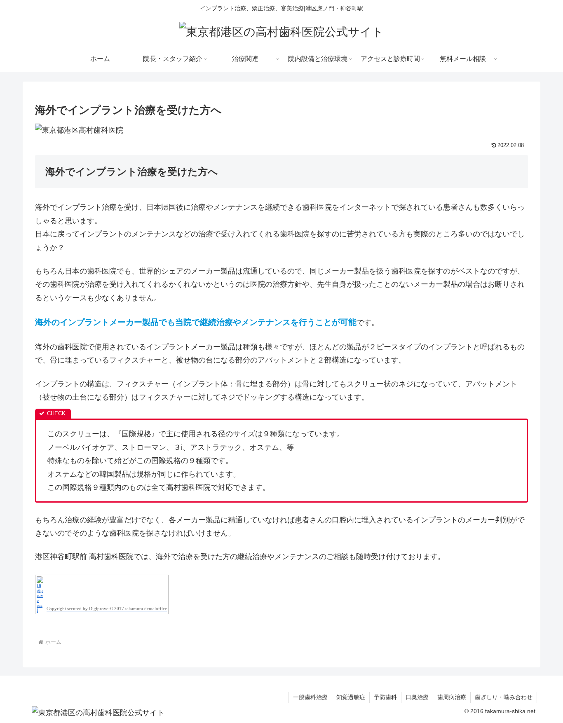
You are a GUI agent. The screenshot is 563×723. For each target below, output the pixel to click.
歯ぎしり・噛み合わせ (504, 697)
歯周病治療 (451, 697)
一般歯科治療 (310, 697)
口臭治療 (417, 697)
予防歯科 (385, 697)
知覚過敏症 (350, 697)
